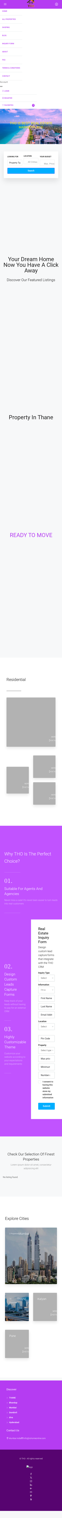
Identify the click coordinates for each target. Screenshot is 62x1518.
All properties (9, 19)
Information (43, 993)
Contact (6, 76)
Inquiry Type (44, 981)
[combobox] (33, 162)
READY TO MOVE (31, 543)
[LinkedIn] (31, 1493)
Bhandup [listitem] (13, 1411)
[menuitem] (18, 91)
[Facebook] (31, 1482)
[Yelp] (31, 1508)
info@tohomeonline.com (35, 1447)
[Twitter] (31, 1486)
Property (42, 1053)
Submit (46, 1114)
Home (4, 11)
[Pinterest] (31, 1504)
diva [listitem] (11, 1426)
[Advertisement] (31, 214)
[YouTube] (31, 1501)
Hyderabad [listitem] (14, 1431)
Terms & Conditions (11, 68)
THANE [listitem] (12, 1406)
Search (31, 170)
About (5, 52)
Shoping (6, 27)
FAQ (3, 60)
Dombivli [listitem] (13, 1421)
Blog (4, 35)
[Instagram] (31, 1490)
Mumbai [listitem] (13, 1416)
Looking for (12, 157)
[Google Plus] (31, 1497)
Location (28, 156)
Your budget (45, 157)
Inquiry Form (8, 44)
